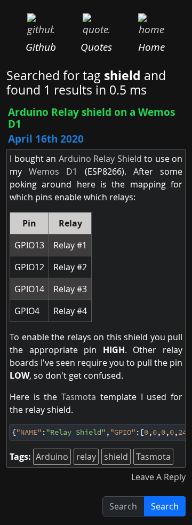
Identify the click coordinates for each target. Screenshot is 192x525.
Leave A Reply (158, 477)
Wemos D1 (53, 171)
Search (165, 506)
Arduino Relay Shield (100, 158)
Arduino (52, 457)
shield (116, 457)
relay (86, 457)
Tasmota (78, 397)
